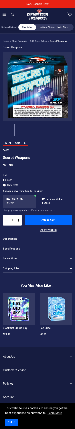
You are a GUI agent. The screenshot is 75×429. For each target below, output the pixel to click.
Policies (8, 383)
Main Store (63, 27)
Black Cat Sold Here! (37, 4)
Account (8, 397)
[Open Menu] (4, 14)
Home (6, 41)
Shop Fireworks (19, 41)
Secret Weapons (58, 41)
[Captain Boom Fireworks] (37, 14)
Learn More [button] (55, 413)
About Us (9, 356)
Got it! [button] (11, 422)
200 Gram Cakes (38, 41)
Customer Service (14, 370)
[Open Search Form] (12, 14)
